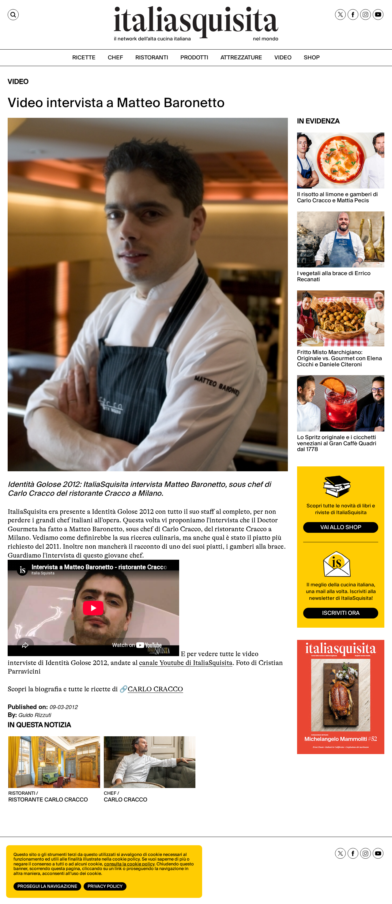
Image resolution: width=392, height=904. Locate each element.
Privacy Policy (105, 886)
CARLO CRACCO (155, 689)
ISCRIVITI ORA (341, 613)
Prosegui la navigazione (47, 886)
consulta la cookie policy (129, 864)
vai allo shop (340, 527)
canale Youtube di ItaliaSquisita (185, 663)
